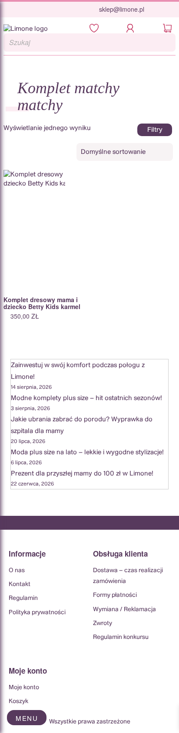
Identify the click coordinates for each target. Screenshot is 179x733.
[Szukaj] (166, 42)
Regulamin (23, 598)
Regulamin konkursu (121, 637)
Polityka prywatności (37, 612)
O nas (17, 570)
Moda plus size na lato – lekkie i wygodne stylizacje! (87, 452)
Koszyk (18, 701)
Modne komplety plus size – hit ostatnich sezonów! (86, 398)
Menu (27, 718)
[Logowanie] (132, 28)
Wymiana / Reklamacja (124, 609)
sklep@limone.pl (121, 9)
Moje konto (24, 687)
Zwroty (102, 623)
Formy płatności (115, 595)
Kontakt (19, 584)
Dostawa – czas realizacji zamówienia (128, 575)
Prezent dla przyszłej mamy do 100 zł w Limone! (82, 473)
